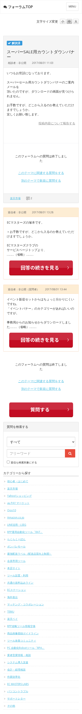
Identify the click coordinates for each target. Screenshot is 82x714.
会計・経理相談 (16, 669)
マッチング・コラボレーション (25, 604)
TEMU (10, 612)
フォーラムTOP (20, 6)
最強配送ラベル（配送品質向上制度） (29, 554)
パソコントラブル (17, 691)
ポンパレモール (16, 546)
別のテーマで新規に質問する (41, 180)
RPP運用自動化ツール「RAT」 (25, 532)
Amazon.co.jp (15, 517)
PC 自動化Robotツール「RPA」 (26, 648)
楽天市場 (15, 198)
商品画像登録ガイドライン (23, 633)
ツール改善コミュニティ (21, 640)
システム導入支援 (17, 662)
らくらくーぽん (16, 539)
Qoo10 (11, 510)
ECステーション (16, 590)
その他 (11, 706)
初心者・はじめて (17, 481)
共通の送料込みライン (20, 583)
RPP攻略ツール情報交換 (21, 626)
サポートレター (16, 698)
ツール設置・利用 (17, 575)
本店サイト (13, 568)
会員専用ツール (16, 561)
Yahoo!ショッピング (19, 496)
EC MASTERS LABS (18, 684)
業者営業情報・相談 (19, 655)
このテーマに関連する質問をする (41, 173)
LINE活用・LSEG (16, 525)
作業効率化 (13, 677)
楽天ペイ (12, 619)
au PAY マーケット (18, 503)
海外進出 (12, 597)
